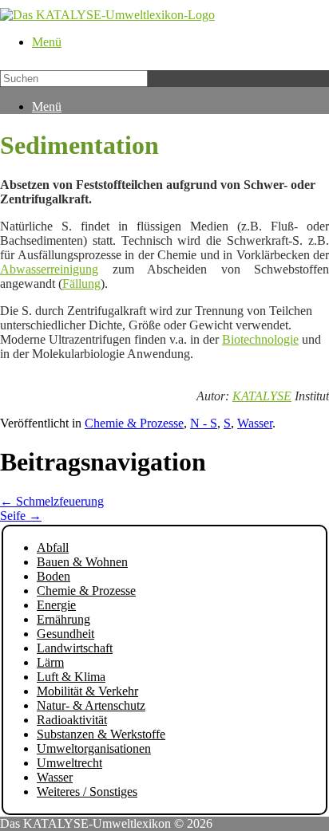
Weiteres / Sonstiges (87, 791)
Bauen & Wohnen (82, 562)
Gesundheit (65, 633)
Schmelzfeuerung (52, 501)
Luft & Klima (71, 676)
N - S (203, 423)
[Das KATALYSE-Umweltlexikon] (107, 15)
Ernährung (63, 619)
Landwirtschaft (75, 648)
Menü (46, 42)
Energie (56, 605)
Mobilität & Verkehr (87, 691)
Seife (21, 515)
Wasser (254, 423)
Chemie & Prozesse (134, 423)
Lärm (50, 662)
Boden (53, 576)
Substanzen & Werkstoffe (101, 734)
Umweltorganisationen (94, 748)
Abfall (53, 547)
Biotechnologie (260, 339)
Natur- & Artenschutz (91, 705)
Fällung (81, 283)
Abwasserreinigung (49, 269)
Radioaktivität (72, 720)
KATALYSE (261, 396)
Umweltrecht (69, 763)
